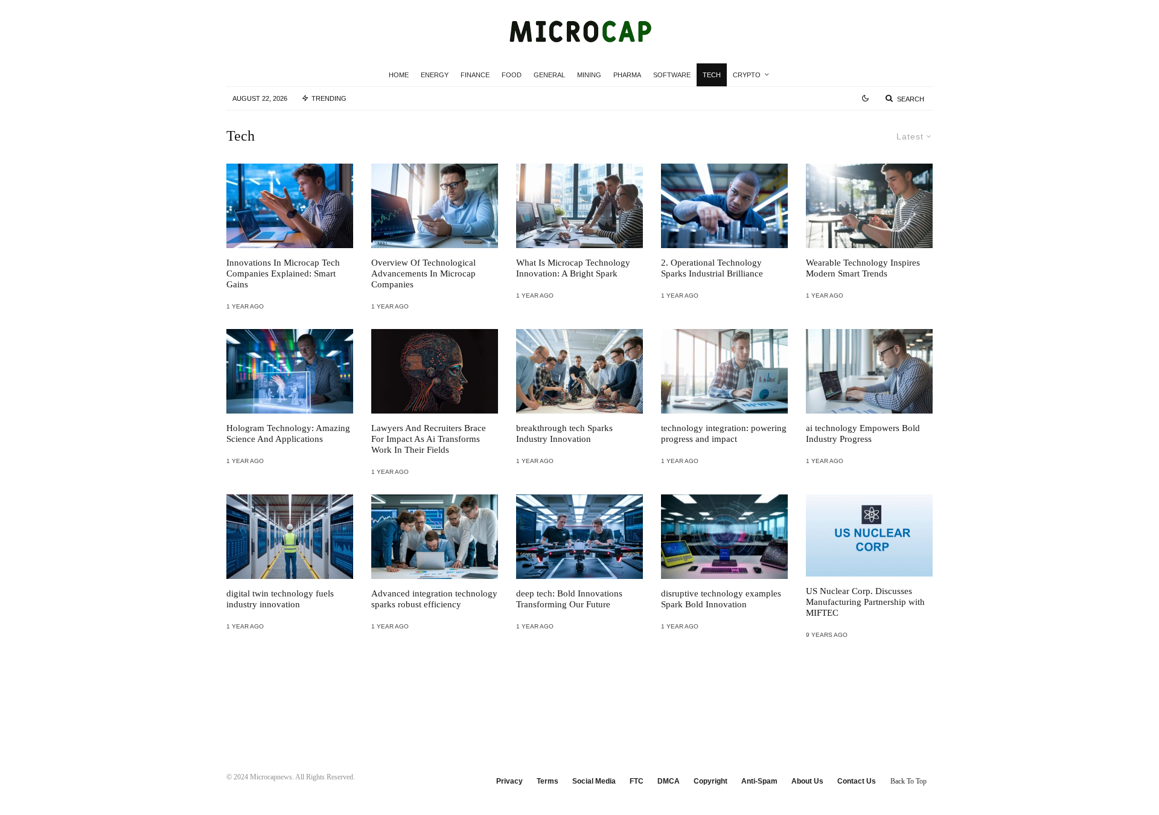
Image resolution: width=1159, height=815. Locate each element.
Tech (712, 74)
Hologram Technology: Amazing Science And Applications (288, 433)
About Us (807, 781)
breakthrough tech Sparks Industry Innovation (564, 433)
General (549, 74)
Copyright (710, 781)
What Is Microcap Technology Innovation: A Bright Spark (573, 268)
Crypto (747, 74)
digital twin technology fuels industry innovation (280, 599)
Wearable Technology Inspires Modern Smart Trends (863, 268)
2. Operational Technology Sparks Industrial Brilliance (712, 268)
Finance (475, 74)
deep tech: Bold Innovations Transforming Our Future (569, 599)
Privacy (509, 781)
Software (672, 74)
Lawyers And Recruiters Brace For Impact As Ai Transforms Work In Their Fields (428, 439)
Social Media (594, 781)
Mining (589, 74)
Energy (435, 74)
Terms (547, 781)
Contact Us (856, 781)
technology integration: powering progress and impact (724, 433)
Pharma (627, 74)
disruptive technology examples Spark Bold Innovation (721, 599)
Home (399, 74)
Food (512, 74)
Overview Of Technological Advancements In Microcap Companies (423, 273)
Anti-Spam (759, 781)
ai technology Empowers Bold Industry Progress (863, 433)
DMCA (668, 781)
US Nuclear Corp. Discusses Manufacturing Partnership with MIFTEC (865, 602)
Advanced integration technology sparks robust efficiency (434, 599)
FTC (636, 781)
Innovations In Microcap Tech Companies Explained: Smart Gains (283, 273)
